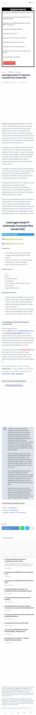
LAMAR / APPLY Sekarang (15, 385)
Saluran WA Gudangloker (18, 512)
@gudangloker (18, 333)
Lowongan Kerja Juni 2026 (12, 708)
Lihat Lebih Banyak (9, 63)
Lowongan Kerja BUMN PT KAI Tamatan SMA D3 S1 (18, 13)
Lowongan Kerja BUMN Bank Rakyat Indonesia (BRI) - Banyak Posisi (16, 24)
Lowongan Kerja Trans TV (10, 33)
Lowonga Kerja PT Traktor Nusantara (14, 46)
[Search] (33, 2)
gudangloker (13, 508)
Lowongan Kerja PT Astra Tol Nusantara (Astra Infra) (16, 51)
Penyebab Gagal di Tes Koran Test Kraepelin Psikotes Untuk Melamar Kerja (18, 590)
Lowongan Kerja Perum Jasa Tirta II (13, 42)
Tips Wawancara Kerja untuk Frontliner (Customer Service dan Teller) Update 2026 (19, 607)
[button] (4, 2)
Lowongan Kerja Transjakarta (11, 57)
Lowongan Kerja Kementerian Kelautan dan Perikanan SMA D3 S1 (19, 615)
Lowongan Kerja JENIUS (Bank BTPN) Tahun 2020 (19, 581)
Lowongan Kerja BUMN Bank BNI (12, 29)
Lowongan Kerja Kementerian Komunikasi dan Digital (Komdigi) (16, 18)
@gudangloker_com (26, 331)
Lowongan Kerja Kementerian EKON (16, 623)
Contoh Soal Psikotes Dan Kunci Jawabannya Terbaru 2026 (15, 560)
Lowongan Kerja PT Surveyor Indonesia (14, 38)
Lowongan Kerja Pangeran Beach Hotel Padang (18, 598)
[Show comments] (31, 713)
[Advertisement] (18, 105)
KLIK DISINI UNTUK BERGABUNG (12, 374)
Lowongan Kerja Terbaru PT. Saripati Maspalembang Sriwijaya (17, 639)
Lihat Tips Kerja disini (13, 704)
